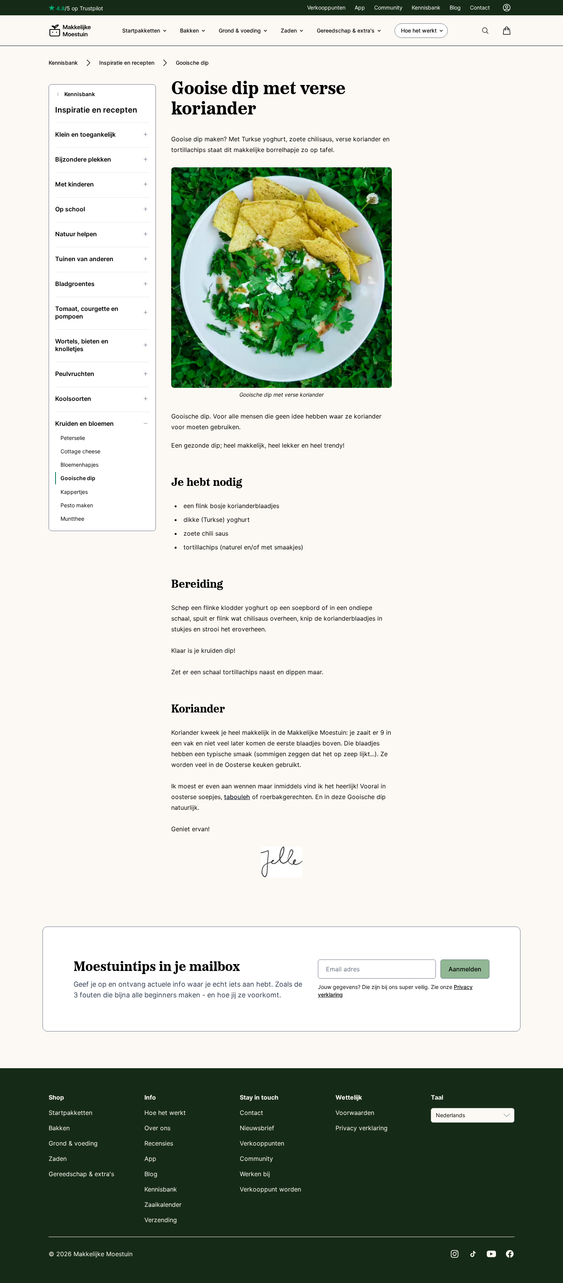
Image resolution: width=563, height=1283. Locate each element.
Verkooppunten (326, 7)
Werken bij (255, 1174)
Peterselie (73, 438)
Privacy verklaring (362, 1128)
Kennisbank (426, 7)
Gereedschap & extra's (346, 30)
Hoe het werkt (419, 30)
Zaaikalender (163, 1204)
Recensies (158, 1143)
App (360, 7)
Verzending (160, 1220)
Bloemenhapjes (79, 464)
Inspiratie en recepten (126, 62)
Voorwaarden (355, 1112)
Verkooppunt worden (270, 1189)
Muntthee (72, 518)
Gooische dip (192, 62)
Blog (455, 7)
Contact (480, 7)
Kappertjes (74, 492)
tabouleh (237, 797)
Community (388, 7)
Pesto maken (77, 505)
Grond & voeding (240, 30)
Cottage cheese (80, 451)
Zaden (289, 30)
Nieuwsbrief (257, 1128)
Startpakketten (141, 30)
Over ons (157, 1128)
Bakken (189, 30)
